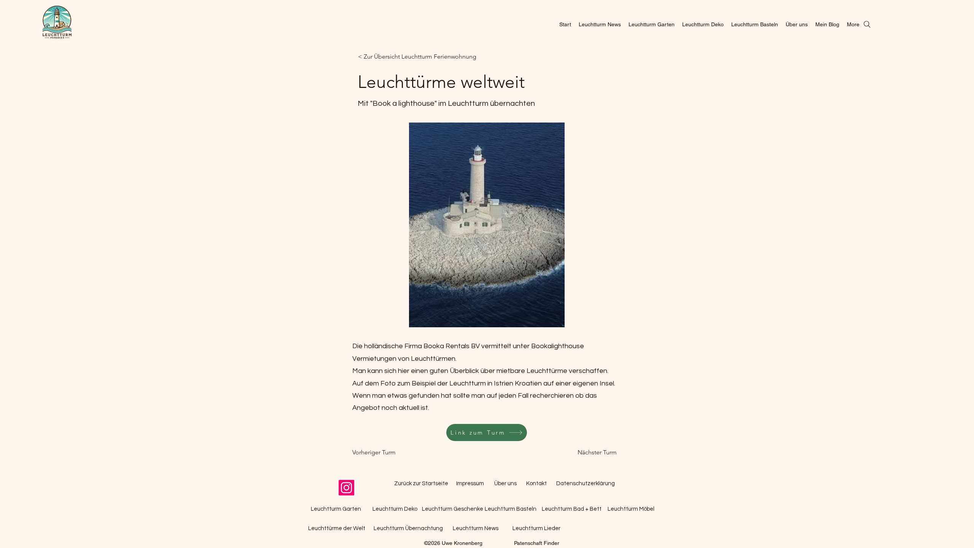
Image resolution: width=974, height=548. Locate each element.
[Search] (867, 24)
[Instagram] (346, 487)
